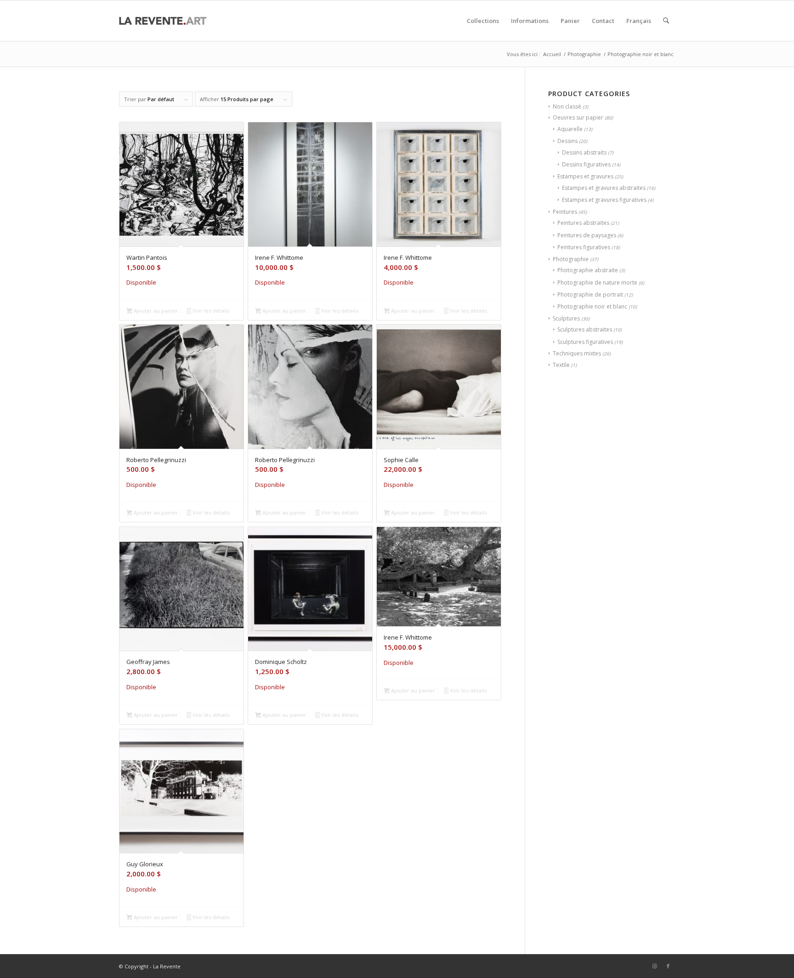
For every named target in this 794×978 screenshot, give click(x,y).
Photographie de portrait (590, 294)
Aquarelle (570, 129)
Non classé (567, 106)
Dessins (567, 141)
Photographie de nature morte (597, 282)
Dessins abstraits (584, 152)
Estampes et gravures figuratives (604, 200)
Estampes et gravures (585, 176)
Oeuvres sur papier (578, 117)
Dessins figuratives (586, 164)
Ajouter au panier (155, 310)
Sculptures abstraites (584, 329)
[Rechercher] (666, 20)
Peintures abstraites (583, 223)
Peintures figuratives (583, 247)
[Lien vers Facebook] (668, 966)
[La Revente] (163, 20)
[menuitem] (483, 20)
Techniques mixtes (577, 353)
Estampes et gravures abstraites (604, 188)
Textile (561, 365)
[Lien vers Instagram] (654, 966)
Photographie (571, 259)
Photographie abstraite (587, 270)
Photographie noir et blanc (592, 306)
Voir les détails (210, 310)
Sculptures (566, 318)
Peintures (565, 212)
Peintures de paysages (586, 235)
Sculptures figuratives (585, 342)
